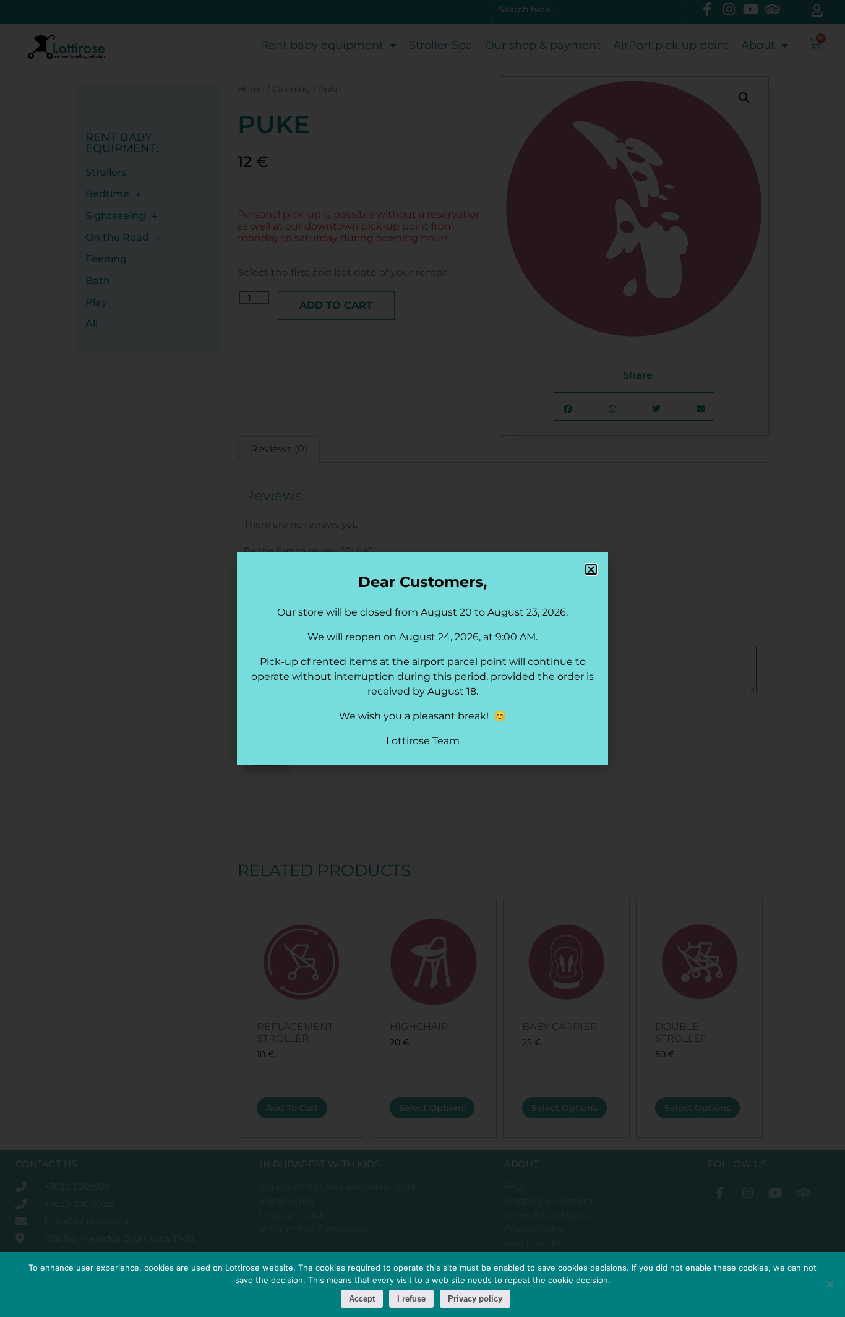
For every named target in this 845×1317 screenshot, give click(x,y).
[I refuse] (829, 1284)
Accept (362, 1298)
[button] (591, 569)
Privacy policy (475, 1298)
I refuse (411, 1298)
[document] (422, 658)
